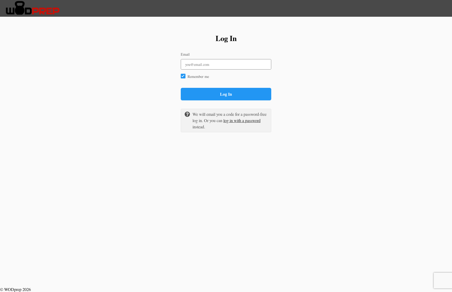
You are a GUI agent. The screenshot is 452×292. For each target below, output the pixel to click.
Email (185, 54)
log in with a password (242, 120)
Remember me (198, 76)
